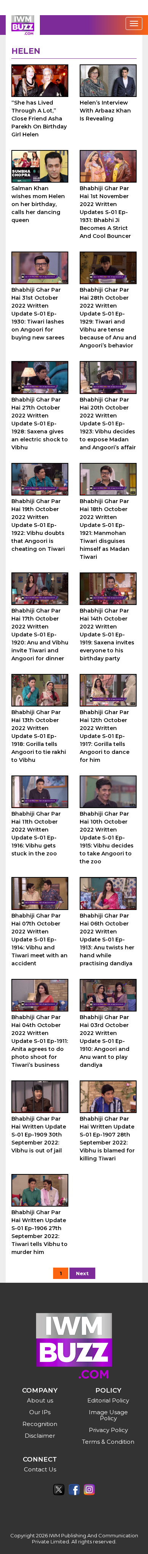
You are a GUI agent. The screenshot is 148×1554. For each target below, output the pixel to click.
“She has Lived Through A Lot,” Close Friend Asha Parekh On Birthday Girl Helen (39, 118)
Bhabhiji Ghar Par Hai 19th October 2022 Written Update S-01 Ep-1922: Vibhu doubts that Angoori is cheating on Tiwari (38, 525)
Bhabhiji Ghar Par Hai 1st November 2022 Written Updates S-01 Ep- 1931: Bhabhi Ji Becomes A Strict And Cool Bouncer (105, 212)
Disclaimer (40, 1435)
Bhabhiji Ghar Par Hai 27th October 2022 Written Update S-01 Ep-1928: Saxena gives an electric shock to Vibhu (39, 423)
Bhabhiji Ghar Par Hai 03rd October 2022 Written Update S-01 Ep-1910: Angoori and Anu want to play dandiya (104, 1041)
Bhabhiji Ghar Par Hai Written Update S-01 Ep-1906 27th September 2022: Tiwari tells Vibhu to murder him (39, 1232)
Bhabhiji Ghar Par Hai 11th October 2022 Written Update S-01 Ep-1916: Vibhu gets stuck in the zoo (36, 833)
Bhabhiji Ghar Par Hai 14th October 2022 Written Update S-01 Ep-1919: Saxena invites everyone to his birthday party (107, 634)
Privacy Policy (108, 1430)
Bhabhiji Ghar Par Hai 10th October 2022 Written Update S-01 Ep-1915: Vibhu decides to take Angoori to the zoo (107, 837)
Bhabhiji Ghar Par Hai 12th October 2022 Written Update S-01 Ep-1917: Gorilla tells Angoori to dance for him (104, 736)
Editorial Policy (108, 1400)
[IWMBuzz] (23, 25)
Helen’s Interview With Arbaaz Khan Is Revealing (105, 110)
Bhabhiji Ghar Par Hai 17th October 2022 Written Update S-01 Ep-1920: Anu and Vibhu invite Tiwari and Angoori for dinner (39, 634)
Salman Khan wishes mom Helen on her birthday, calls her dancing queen (38, 204)
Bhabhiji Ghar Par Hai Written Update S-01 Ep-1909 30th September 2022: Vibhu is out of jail (38, 1134)
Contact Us (40, 1469)
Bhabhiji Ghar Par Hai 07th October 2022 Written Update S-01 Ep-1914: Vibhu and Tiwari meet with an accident (39, 939)
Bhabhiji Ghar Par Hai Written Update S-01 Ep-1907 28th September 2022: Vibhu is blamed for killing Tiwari (107, 1138)
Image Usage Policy (108, 1415)
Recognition (39, 1423)
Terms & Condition (108, 1441)
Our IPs (39, 1412)
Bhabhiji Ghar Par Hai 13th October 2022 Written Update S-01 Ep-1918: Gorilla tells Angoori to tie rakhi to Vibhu (38, 736)
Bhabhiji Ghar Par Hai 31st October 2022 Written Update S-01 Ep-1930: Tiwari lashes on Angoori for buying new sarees (38, 313)
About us (40, 1400)
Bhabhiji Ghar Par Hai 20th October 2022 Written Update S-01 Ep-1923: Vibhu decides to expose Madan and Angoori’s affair (108, 423)
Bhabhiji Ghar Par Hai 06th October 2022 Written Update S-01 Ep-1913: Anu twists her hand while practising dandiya (107, 939)
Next (82, 1273)
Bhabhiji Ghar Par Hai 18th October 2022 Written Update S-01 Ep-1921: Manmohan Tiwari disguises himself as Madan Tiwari (104, 529)
